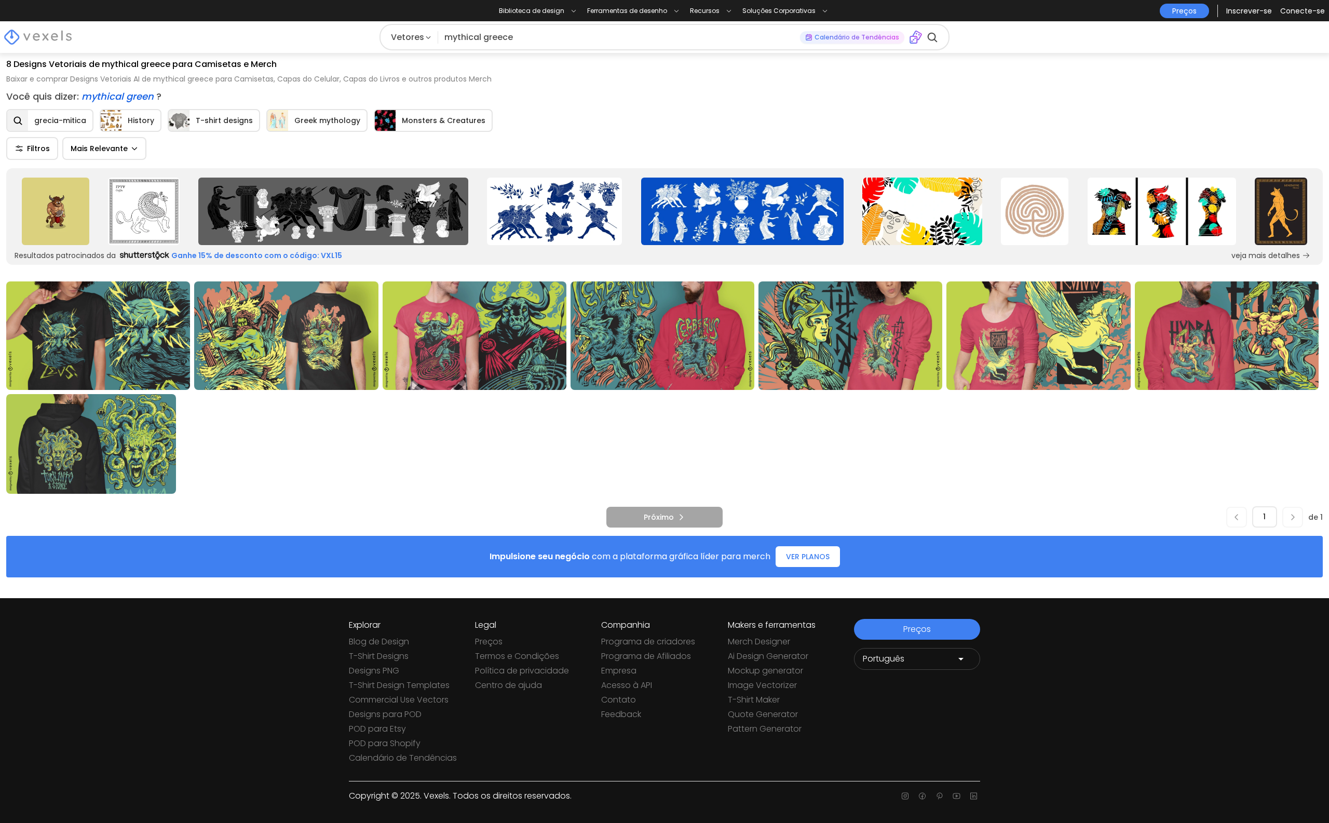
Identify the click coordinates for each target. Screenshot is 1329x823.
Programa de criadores (648, 641)
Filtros (38, 148)
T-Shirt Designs (379, 656)
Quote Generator (763, 714)
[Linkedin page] (973, 796)
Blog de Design (379, 641)
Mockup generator (765, 671)
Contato (618, 700)
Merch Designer (759, 641)
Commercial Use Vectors (399, 700)
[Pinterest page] (939, 796)
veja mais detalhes (1265, 255)
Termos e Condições (517, 656)
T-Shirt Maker (754, 700)
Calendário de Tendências (403, 758)
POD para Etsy (377, 729)
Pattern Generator (765, 729)
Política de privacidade (522, 671)
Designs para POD (385, 714)
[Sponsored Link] (56, 211)
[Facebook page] (922, 796)
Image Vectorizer (762, 685)
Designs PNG (374, 671)
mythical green (119, 96)
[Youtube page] (956, 796)
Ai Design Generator (768, 656)
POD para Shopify (385, 743)
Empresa (618, 671)
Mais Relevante (99, 148)
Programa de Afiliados (646, 656)
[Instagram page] (905, 796)
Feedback (621, 714)
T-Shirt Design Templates (399, 685)
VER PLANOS (808, 556)
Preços (489, 641)
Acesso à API (626, 685)
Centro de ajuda (508, 685)
